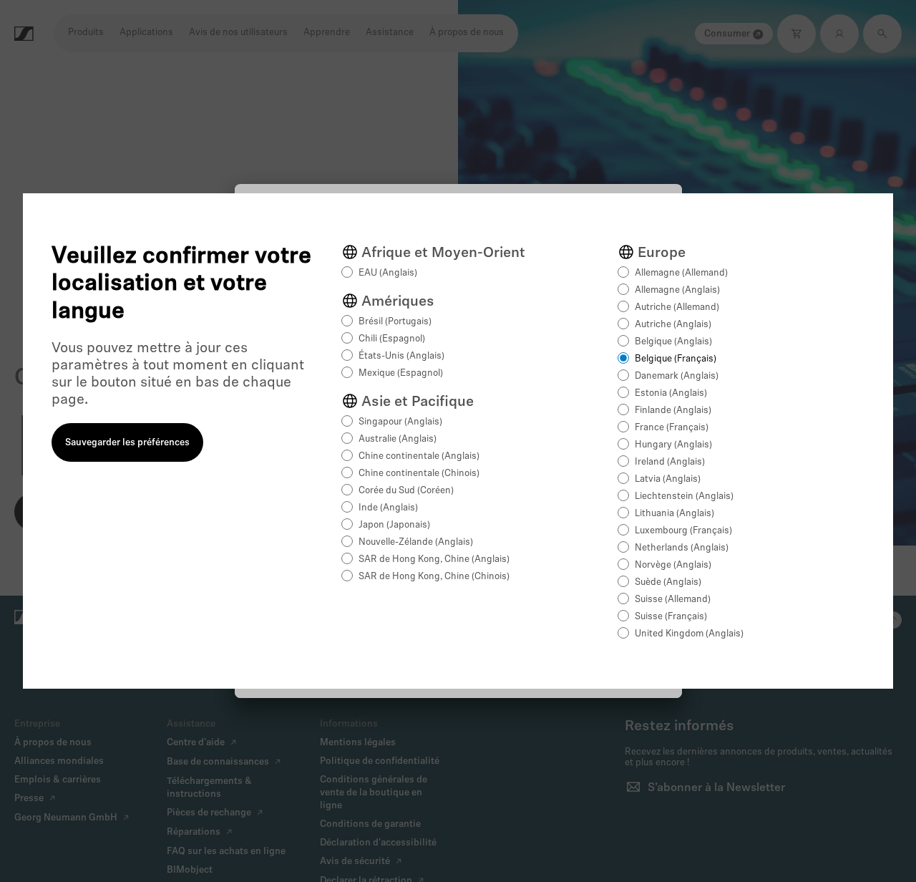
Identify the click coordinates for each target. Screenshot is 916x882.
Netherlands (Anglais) (682, 548)
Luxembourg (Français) (683, 531)
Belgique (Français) (675, 359)
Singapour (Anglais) (400, 422)
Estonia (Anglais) (671, 393)
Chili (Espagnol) (392, 339)
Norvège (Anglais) (673, 565)
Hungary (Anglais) (673, 445)
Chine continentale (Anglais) (419, 456)
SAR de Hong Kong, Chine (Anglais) (434, 559)
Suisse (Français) (671, 616)
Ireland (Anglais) (670, 462)
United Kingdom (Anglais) (689, 634)
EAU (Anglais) (388, 273)
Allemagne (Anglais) (677, 290)
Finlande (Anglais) (673, 410)
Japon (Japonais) (394, 525)
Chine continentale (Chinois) (419, 473)
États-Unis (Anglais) (401, 356)
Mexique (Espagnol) (401, 373)
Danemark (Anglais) (676, 376)
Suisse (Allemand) (673, 599)
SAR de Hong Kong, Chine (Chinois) (434, 576)
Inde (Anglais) (388, 508)
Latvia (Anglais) (668, 479)
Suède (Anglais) (668, 582)
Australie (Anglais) (398, 439)
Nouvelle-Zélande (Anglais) (416, 542)
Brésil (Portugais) (395, 321)
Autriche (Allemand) (677, 307)
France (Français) (671, 427)
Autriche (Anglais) (673, 324)
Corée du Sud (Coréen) (406, 490)
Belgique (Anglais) (673, 341)
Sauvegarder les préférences (127, 442)
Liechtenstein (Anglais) (684, 496)
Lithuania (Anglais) (674, 513)
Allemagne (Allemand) (681, 273)
